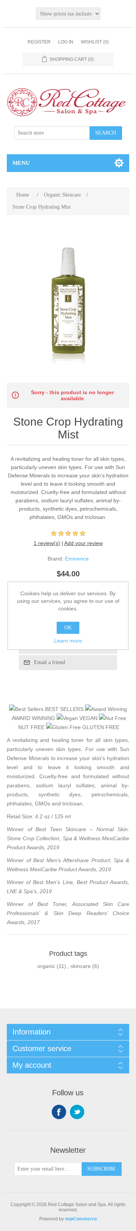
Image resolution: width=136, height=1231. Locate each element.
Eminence (77, 559)
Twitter (77, 1112)
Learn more (68, 641)
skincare (81, 966)
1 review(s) (47, 543)
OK (68, 627)
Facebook (59, 1112)
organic (46, 966)
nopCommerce (81, 1219)
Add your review (83, 543)
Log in (65, 42)
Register (39, 42)
